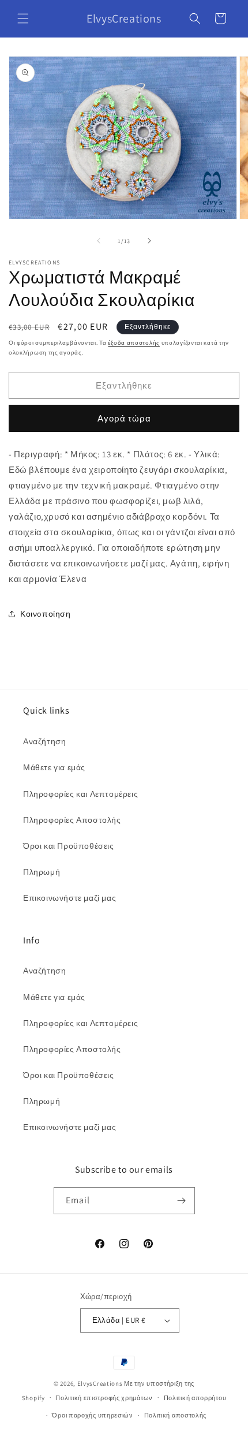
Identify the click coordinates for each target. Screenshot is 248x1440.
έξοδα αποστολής (134, 342)
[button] (23, 18)
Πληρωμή (41, 872)
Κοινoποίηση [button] (45, 614)
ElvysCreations (100, 1383)
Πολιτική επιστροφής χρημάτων (104, 1398)
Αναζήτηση (44, 741)
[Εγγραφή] (181, 1200)
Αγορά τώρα (124, 418)
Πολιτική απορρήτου (195, 1398)
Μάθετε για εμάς (54, 767)
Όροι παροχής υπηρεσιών (92, 1415)
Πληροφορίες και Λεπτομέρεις (80, 794)
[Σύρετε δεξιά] (149, 240)
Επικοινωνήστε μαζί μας (69, 898)
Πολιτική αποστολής (175, 1415)
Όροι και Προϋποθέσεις (68, 846)
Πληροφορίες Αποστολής (72, 820)
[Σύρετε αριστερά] (98, 240)
